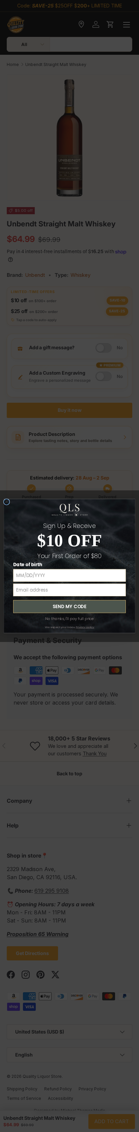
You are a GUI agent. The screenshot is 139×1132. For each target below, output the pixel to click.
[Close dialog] (6, 502)
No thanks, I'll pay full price (69, 618)
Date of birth (27, 564)
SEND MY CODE (69, 606)
